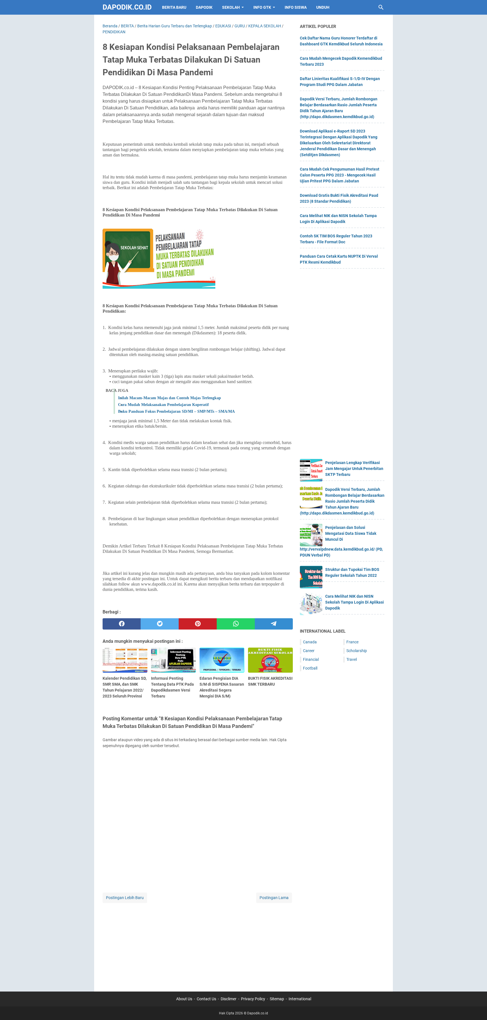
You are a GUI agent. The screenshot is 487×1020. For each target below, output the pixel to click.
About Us (184, 999)
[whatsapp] (236, 624)
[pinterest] (198, 624)
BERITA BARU (174, 7)
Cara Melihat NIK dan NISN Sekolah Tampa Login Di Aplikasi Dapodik (354, 602)
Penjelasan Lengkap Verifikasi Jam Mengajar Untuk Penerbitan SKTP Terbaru (354, 468)
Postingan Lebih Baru (125, 897)
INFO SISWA (296, 7)
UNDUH (322, 7)
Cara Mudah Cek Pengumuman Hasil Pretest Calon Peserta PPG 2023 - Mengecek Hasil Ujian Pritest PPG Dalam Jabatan (339, 175)
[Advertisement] (198, 943)
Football (310, 668)
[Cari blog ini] (381, 7)
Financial (311, 659)
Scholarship (356, 650)
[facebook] (122, 624)
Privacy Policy (253, 999)
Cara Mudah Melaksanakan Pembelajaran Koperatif (163, 405)
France (352, 642)
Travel (351, 659)
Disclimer (228, 999)
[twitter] (160, 624)
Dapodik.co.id (127, 7)
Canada (310, 642)
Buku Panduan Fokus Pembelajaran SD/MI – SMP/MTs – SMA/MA (176, 411)
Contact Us (206, 999)
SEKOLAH (231, 7)
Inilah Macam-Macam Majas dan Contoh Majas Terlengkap (169, 398)
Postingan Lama (274, 897)
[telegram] (274, 624)
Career (309, 650)
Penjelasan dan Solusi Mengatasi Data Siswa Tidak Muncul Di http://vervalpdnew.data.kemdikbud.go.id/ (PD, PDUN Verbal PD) (341, 541)
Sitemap (277, 999)
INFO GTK (262, 7)
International (300, 999)
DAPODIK (204, 7)
